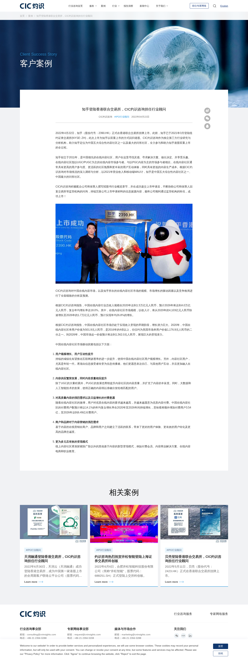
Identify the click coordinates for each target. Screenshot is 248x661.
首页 (22, 16)
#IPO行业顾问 (121, 116)
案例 (30, 16)
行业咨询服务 (183, 614)
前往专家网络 (199, 5)
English (224, 6)
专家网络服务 (219, 614)
